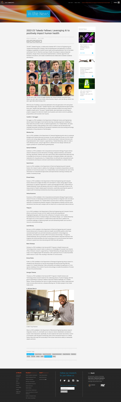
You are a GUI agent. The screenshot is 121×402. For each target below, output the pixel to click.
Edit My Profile (42, 379)
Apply (17, 381)
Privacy (17, 385)
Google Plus (37, 41)
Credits (17, 389)
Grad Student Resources (31, 383)
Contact (17, 379)
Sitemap (17, 383)
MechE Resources (42, 377)
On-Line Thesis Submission (31, 390)
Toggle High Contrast (18, 392)
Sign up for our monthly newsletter (68, 385)
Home (71, 2)
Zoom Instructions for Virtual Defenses (32, 393)
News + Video (77, 2)
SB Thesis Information (30, 381)
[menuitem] (71, 2)
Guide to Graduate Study (31, 396)
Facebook (28, 41)
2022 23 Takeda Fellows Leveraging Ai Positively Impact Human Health (96, 2)
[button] (117, 2)
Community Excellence (18, 376)
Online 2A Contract (29, 379)
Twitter (31, 41)
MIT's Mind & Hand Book (30, 398)
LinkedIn (34, 41)
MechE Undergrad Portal (31, 377)
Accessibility (18, 387)
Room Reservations (43, 375)
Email (40, 41)
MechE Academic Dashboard (31, 375)
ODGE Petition (28, 388)
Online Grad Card (29, 386)
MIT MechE (7, 3)
